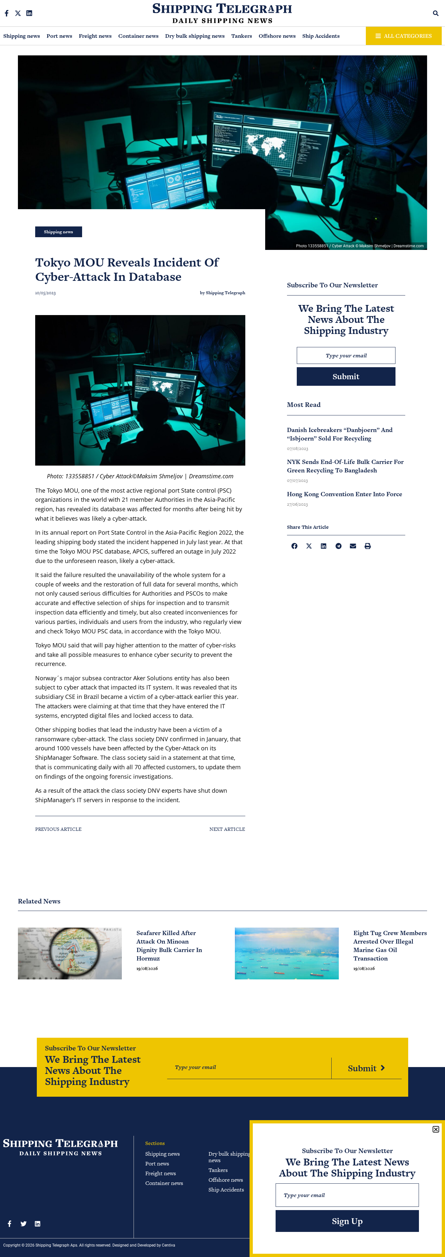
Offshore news (277, 36)
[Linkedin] (29, 13)
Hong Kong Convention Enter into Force (344, 494)
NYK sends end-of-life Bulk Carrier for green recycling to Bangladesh (345, 466)
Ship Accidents (321, 36)
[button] (436, 13)
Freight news (95, 36)
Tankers (241, 36)
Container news (138, 36)
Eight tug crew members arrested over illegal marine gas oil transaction (390, 946)
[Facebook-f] (6, 13)
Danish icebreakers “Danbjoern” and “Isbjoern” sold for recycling (340, 434)
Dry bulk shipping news (195, 36)
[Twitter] (23, 1224)
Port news (59, 36)
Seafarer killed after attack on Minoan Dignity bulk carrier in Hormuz (169, 946)
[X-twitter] (18, 13)
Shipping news (21, 36)
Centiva (168, 1245)
